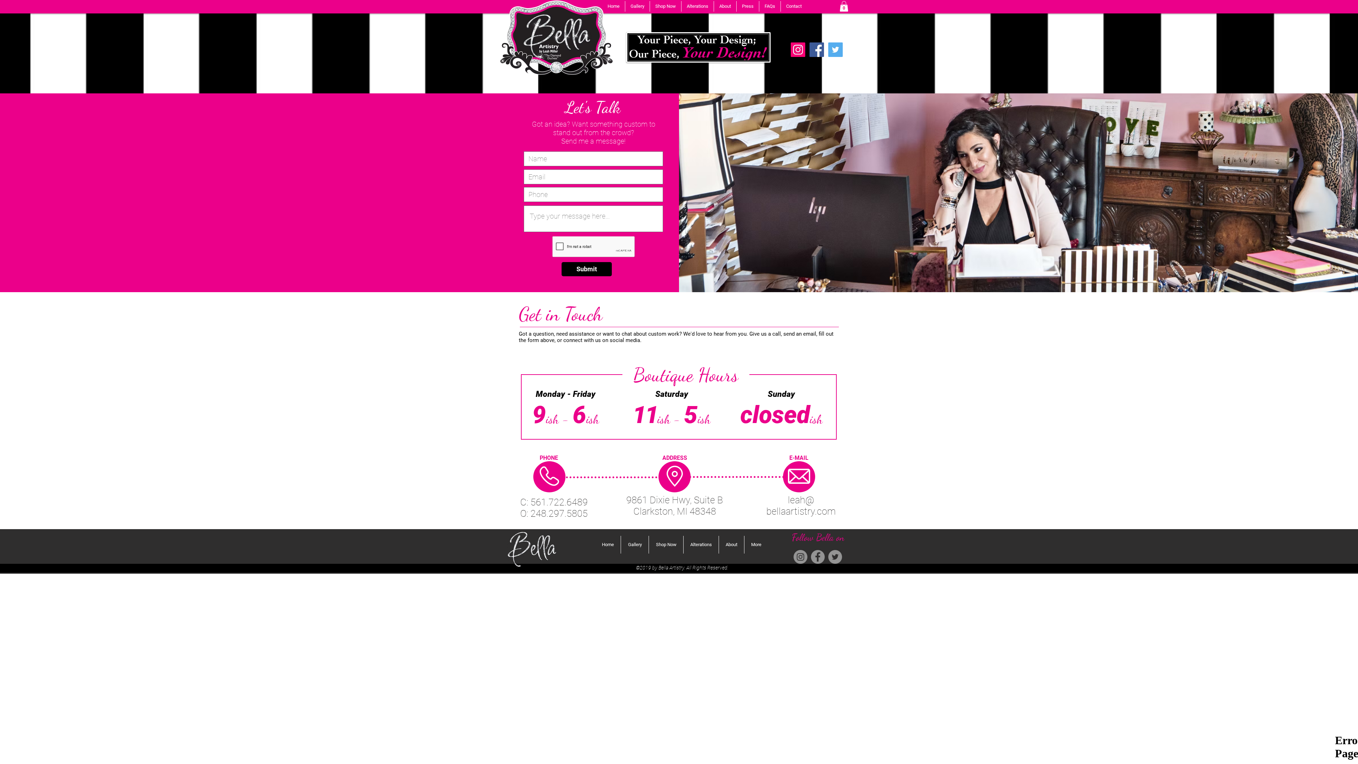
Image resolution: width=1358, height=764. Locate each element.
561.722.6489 (559, 502)
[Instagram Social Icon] (798, 49)
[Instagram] (800, 557)
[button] (637, 6)
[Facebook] (816, 49)
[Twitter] (835, 49)
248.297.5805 (559, 513)
